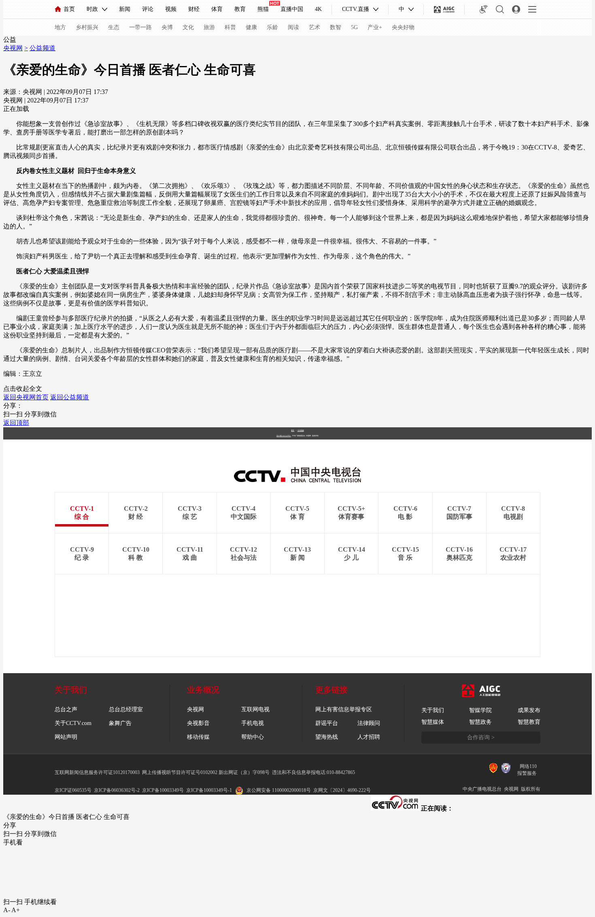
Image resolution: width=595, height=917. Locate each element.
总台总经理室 (126, 709)
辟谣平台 (326, 723)
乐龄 (272, 27)
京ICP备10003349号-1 (283, 436)
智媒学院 (480, 710)
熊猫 (263, 9)
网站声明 (66, 737)
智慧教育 (529, 722)
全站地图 (301, 430)
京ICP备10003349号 (163, 790)
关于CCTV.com (73, 723)
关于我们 (432, 710)
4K (318, 9)
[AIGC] (444, 9)
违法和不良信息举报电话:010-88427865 (313, 772)
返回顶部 (16, 422)
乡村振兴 (87, 27)
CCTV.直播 (355, 9)
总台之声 (66, 709)
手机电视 (252, 723)
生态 (113, 27)
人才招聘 (368, 737)
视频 (170, 9)
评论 (147, 9)
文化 (188, 27)
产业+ (375, 27)
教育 (240, 9)
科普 (230, 27)
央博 (167, 27)
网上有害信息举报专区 (343, 709)
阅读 (293, 27)
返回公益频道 (69, 397)
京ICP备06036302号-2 (117, 790)
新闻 (124, 9)
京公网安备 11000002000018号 (278, 790)
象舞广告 (120, 723)
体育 (217, 9)
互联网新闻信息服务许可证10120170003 (97, 772)
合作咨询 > (481, 737)
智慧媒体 (432, 722)
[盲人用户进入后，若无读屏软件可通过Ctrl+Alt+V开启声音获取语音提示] (484, 9)
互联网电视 (255, 709)
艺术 (314, 27)
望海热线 (326, 737)
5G (354, 27)
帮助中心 (252, 737)
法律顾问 (368, 723)
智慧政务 (480, 722)
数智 (335, 27)
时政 (92, 9)
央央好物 (403, 27)
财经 (194, 9)
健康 (251, 27)
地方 (60, 27)
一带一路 (140, 27)
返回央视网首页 (26, 397)
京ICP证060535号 (73, 790)
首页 (69, 9)
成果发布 (529, 710)
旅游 (209, 27)
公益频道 (42, 48)
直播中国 (291, 9)
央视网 (13, 48)
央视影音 (198, 723)
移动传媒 (198, 737)
